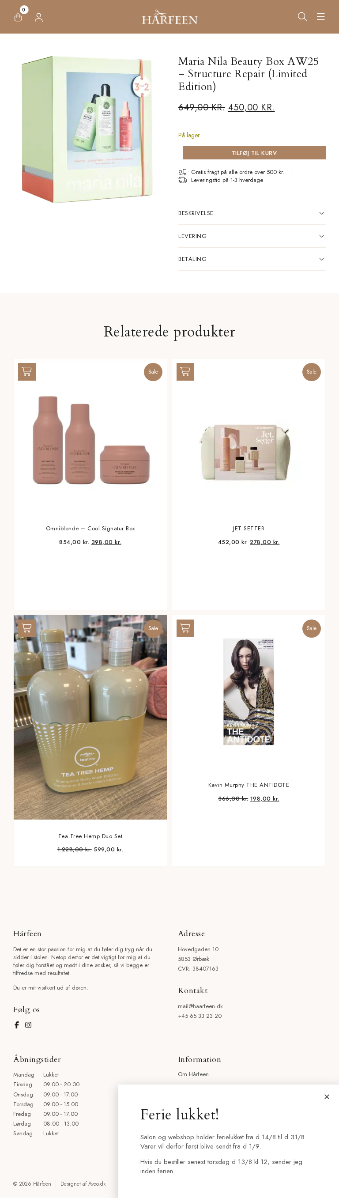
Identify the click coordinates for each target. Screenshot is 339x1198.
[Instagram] (28, 1024)
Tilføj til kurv (254, 153)
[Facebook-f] (16, 1024)
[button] (321, 16)
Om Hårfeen (193, 1074)
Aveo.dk (96, 1184)
